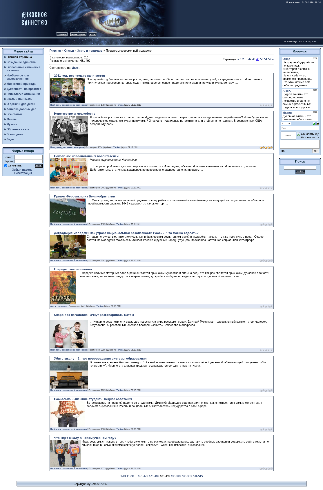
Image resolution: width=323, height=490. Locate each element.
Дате (75, 67)
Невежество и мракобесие (74, 113)
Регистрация (78, 34)
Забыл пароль (22, 169)
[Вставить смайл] (317, 123)
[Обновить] (314, 123)
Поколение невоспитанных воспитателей (86, 156)
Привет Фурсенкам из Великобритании (84, 196)
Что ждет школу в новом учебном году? (85, 437)
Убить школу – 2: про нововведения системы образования (100, 358)
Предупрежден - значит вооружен (67, 147)
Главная (62, 34)
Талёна (119, 105)
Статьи (69, 50)
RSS (314, 41)
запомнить (15, 165)
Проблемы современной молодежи (68, 105)
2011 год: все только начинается (79, 75)
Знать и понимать (90, 50)
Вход (92, 34)
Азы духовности (58, 306)
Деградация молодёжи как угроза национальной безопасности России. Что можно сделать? (126, 233)
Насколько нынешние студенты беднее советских (93, 399)
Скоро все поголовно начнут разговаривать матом (94, 314)
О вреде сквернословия (73, 269)
